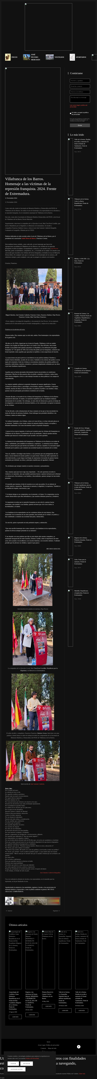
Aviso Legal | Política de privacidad (48, 1045)
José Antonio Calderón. (38, 784)
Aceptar (13, 1063)
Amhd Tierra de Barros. (28, 238)
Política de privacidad (81, 119)
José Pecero (54, 248)
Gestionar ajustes (17, 1069)
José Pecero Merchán (35, 57)
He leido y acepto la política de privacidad (80, 113)
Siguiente (55, 911)
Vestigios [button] (59, 57)
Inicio (14, 57)
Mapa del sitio (52, 1048)
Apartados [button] (81, 57)
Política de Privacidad (32, 1058)
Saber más (82, 1073)
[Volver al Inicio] (48, 27)
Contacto (43, 1048)
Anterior (10, 911)
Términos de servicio (75, 121)
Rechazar (26, 1063)
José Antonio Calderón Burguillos (50, 872)
